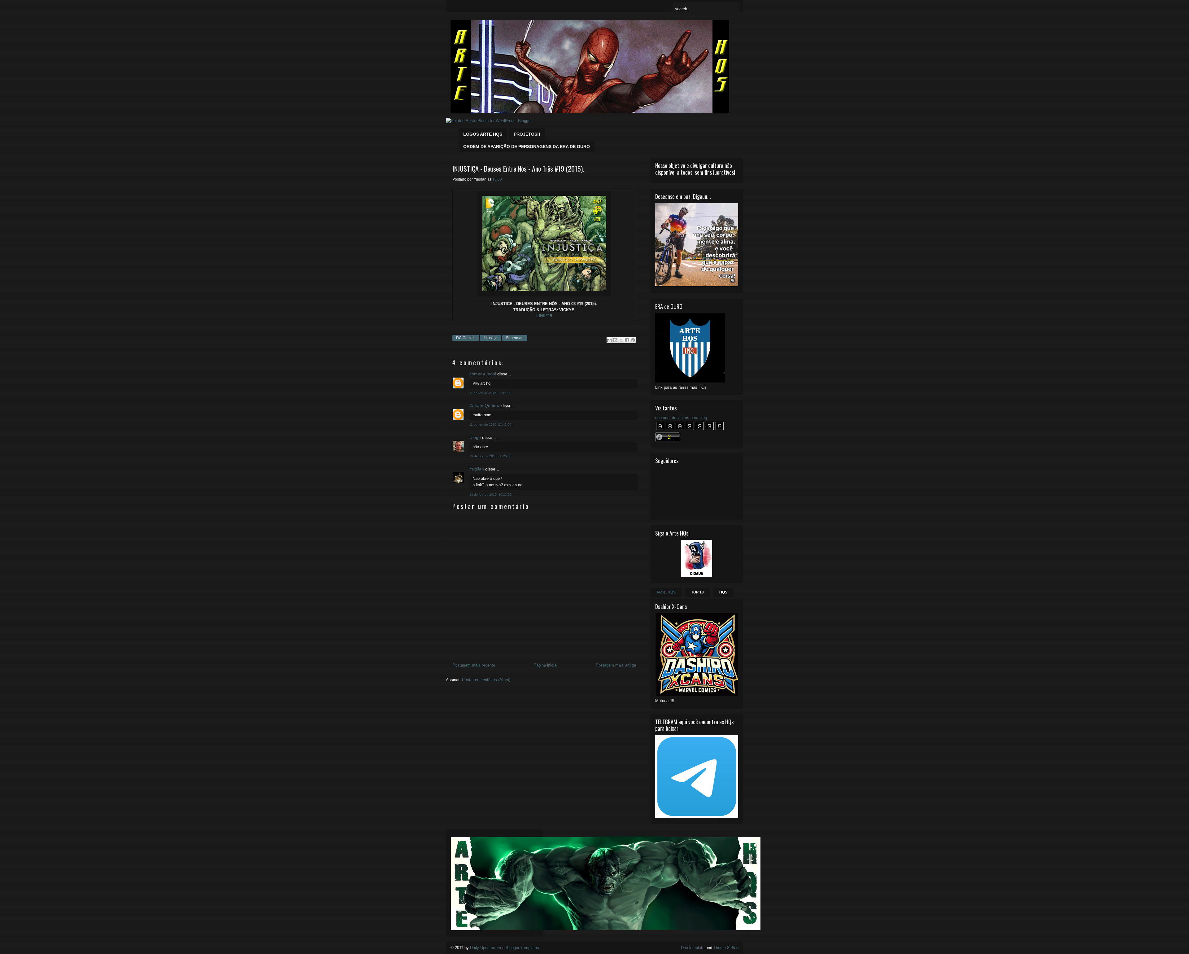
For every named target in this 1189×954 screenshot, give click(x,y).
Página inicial (545, 665)
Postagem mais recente (473, 665)
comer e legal (482, 373)
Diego (475, 437)
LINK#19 (544, 315)
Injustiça (491, 338)
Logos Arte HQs (482, 134)
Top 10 (697, 592)
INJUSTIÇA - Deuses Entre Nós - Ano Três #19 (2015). (518, 168)
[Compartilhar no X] (621, 340)
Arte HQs (666, 592)
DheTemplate (692, 947)
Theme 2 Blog (725, 947)
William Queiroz (484, 405)
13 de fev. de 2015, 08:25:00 (490, 456)
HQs (723, 592)
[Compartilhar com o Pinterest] (633, 340)
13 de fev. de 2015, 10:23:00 (490, 494)
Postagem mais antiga (616, 665)
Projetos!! (527, 134)
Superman (515, 338)
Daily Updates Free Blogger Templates (504, 947)
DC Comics (465, 338)
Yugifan (476, 468)
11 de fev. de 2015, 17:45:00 (490, 393)
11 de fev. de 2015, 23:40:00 (490, 424)
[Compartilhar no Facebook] (627, 340)
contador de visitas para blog (681, 417)
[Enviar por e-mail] (609, 340)
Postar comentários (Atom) (486, 679)
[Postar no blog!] (615, 340)
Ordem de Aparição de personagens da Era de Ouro (526, 146)
